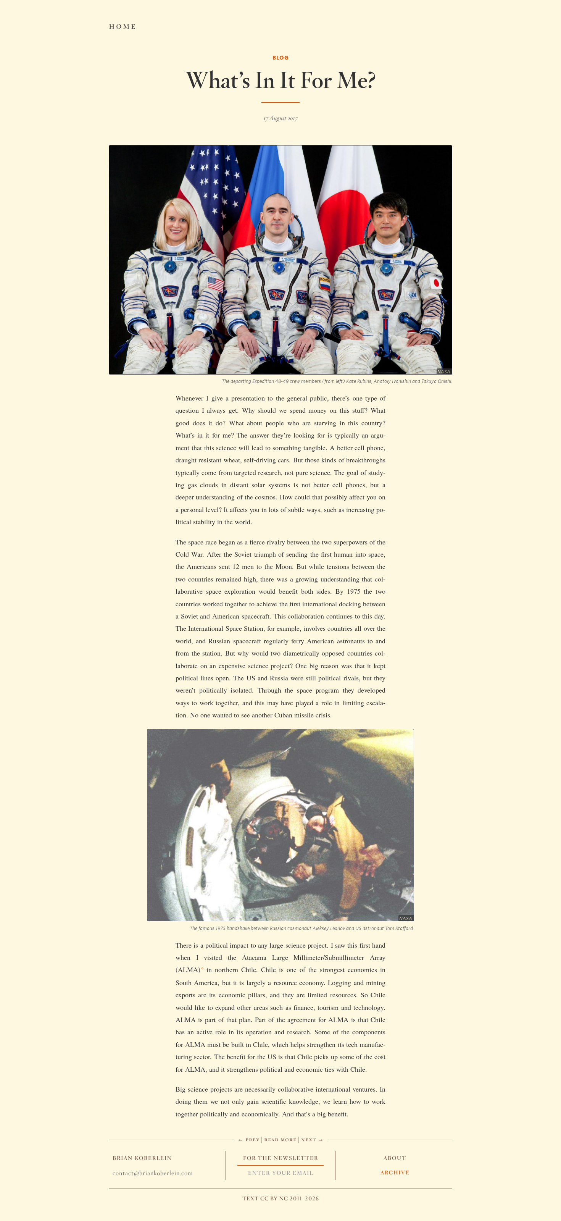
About (395, 1158)
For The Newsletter (280, 1158)
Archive (395, 1172)
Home (123, 25)
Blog (280, 57)
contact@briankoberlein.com (153, 1173)
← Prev (248, 1139)
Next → (312, 1139)
